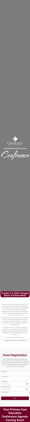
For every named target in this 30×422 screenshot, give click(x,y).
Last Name (4, 376)
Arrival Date (4, 381)
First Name (4, 371)
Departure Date (5, 387)
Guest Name (4, 392)
